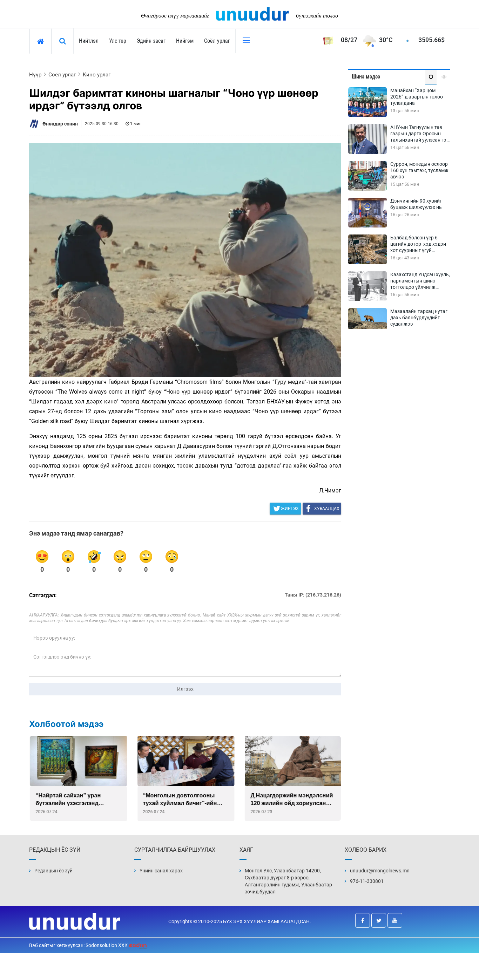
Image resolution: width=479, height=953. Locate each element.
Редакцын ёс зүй (53, 870)
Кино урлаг (96, 75)
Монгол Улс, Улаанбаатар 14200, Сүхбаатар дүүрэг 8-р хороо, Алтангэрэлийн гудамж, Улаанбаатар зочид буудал (288, 881)
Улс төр (117, 41)
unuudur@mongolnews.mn (380, 870)
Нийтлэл (89, 41)
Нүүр (35, 75)
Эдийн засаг (151, 41)
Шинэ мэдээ (366, 76)
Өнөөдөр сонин (60, 124)
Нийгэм (185, 41)
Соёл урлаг (217, 41)
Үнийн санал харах (161, 870)
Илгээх (185, 689)
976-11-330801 (367, 881)
